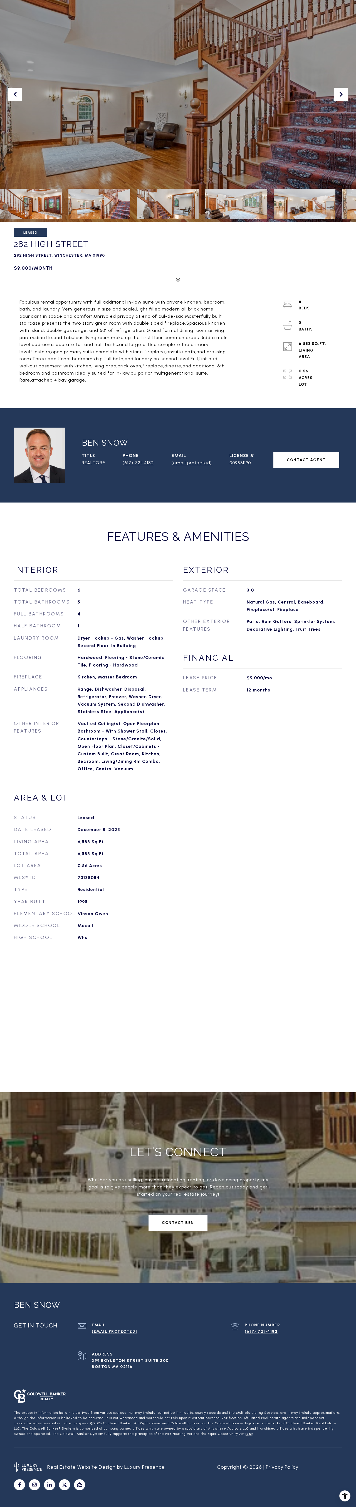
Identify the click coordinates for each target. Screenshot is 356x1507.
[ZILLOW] (79, 1484)
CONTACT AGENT (306, 460)
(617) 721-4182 (138, 462)
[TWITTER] (64, 1484)
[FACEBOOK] (19, 1484)
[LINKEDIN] (49, 1484)
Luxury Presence (144, 1467)
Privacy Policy (282, 1467)
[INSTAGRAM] (34, 1484)
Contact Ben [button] (178, 1222)
